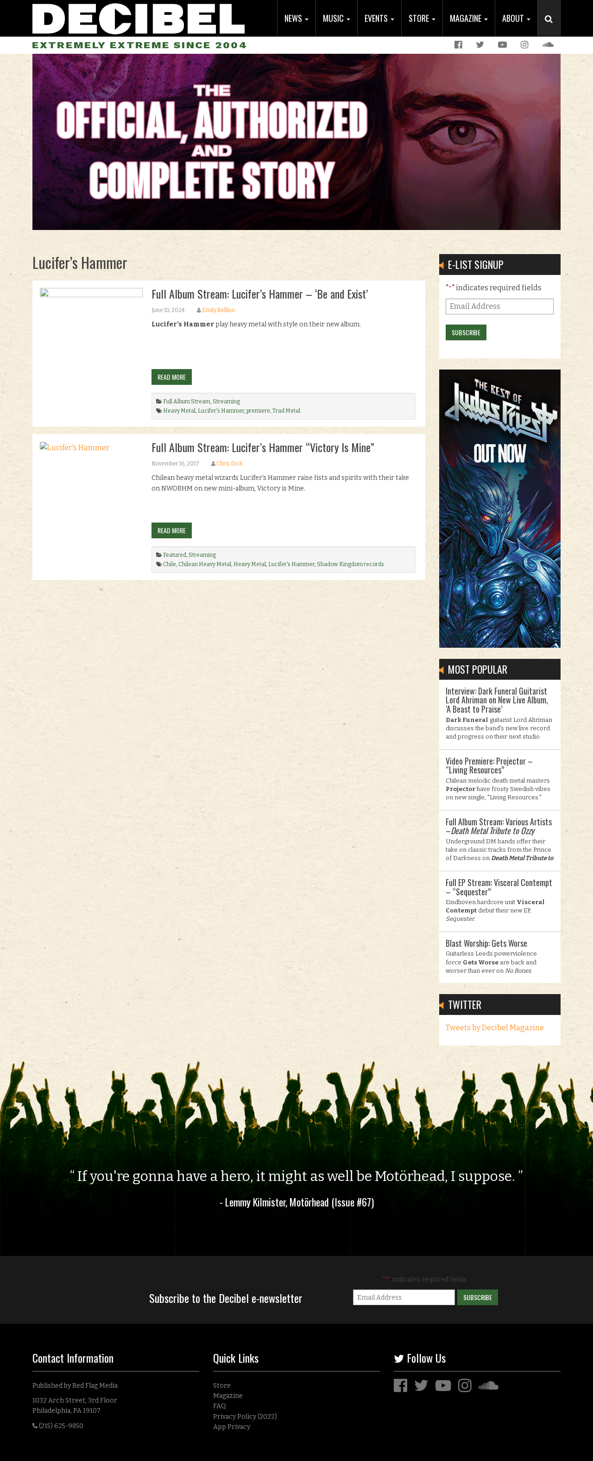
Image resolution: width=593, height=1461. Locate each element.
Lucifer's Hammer (221, 411)
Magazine (466, 18)
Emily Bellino (218, 310)
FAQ (219, 1406)
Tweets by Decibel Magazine (495, 1027)
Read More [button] (172, 377)
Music (334, 18)
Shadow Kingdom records (350, 564)
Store (420, 18)
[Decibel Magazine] (138, 17)
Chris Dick (229, 463)
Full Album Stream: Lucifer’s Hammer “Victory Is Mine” (262, 447)
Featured (174, 555)
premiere (258, 411)
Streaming (226, 401)
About (514, 18)
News (294, 18)
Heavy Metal (179, 411)
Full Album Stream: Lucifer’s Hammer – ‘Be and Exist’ (259, 293)
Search (553, 28)
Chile (169, 564)
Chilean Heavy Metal (204, 564)
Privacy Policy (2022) (245, 1417)
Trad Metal (286, 411)
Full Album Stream (186, 401)
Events (377, 18)
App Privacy (231, 1427)
